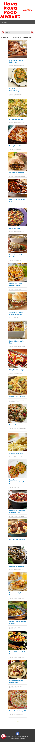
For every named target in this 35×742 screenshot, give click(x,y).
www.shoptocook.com (14, 738)
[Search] (32, 32)
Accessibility (22, 738)
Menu (5, 22)
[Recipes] (3, 32)
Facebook (17, 733)
